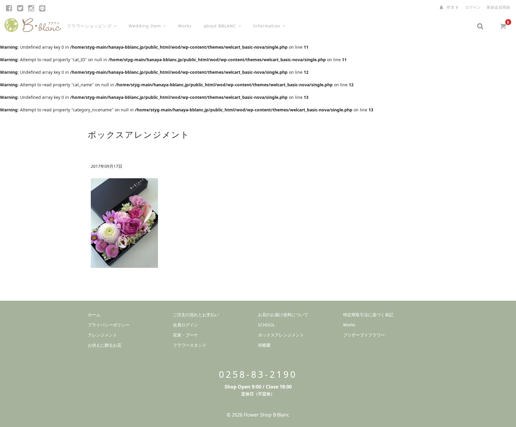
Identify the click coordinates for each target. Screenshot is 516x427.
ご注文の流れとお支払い (196, 314)
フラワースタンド (189, 345)
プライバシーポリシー (109, 325)
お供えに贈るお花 (104, 345)
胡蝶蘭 (264, 345)
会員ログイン (185, 325)
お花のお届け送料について (283, 314)
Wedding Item (145, 26)
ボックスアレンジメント (281, 335)
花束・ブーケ (185, 335)
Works (185, 26)
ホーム (94, 314)
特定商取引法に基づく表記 (368, 314)
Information (266, 26)
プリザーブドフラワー (364, 335)
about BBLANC (220, 26)
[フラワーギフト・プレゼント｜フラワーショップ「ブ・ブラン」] (32, 24)
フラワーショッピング (89, 26)
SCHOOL (266, 325)
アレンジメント (102, 335)
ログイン (473, 7)
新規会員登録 (498, 7)
